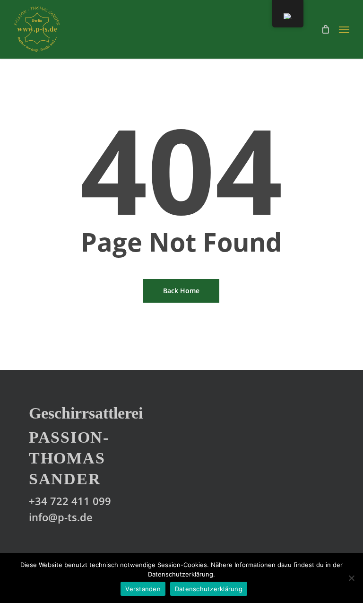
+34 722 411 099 (70, 501)
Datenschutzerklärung (208, 589)
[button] (344, 29)
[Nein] (351, 578)
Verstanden (143, 589)
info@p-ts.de (61, 517)
